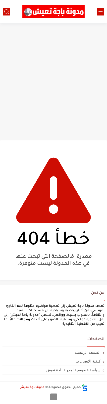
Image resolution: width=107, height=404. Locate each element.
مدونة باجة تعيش (32, 387)
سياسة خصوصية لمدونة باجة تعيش (73, 370)
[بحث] (6, 11)
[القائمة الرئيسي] (100, 11)
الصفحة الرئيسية (88, 352)
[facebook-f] (53, 397)
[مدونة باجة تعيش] (53, 11)
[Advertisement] (53, 81)
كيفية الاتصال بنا (88, 361)
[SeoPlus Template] (85, 387)
